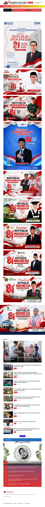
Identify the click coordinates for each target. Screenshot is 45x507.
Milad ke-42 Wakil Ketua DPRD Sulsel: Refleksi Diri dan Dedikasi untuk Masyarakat (27, 381)
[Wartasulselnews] (18, 2)
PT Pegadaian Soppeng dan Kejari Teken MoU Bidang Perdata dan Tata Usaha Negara (27, 405)
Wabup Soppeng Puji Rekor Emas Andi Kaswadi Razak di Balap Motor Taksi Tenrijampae (16, 10)
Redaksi (15, 503)
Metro (15, 384)
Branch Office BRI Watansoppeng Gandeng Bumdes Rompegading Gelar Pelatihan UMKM (26, 429)
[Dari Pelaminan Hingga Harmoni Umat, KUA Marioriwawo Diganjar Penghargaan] (8, 390)
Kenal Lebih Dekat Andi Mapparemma (16, 475)
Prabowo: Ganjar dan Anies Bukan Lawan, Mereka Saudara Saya (21, 471)
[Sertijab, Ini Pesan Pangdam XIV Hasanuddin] (8, 422)
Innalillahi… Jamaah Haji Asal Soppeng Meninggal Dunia (19, 483)
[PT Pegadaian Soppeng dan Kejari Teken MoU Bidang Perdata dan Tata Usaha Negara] (8, 406)
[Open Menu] (38, 2)
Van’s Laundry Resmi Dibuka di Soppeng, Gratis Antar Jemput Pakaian (20, 358)
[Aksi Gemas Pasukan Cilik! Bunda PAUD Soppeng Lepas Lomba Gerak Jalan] (8, 367)
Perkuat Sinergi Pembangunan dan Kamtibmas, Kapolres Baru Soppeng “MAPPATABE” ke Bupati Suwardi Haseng (28, 374)
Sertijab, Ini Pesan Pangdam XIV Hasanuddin (25, 421)
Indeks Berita (20, 503)
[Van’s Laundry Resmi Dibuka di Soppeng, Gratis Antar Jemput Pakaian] (22, 351)
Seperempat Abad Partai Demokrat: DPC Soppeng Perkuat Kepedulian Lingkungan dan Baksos (34, 10)
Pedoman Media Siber (7, 503)
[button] (36, 2)
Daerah (15, 368)
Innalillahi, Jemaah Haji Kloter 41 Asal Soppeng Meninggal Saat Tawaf (22, 467)
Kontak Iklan (27, 503)
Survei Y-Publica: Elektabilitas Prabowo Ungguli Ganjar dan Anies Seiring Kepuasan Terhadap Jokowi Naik (22, 480)
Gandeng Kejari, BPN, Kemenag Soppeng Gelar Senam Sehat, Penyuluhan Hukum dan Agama (27, 397)
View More (22, 436)
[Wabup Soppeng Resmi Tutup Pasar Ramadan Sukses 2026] (8, 414)
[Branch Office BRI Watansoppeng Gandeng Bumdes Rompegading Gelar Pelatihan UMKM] (8, 430)
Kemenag (15, 392)
